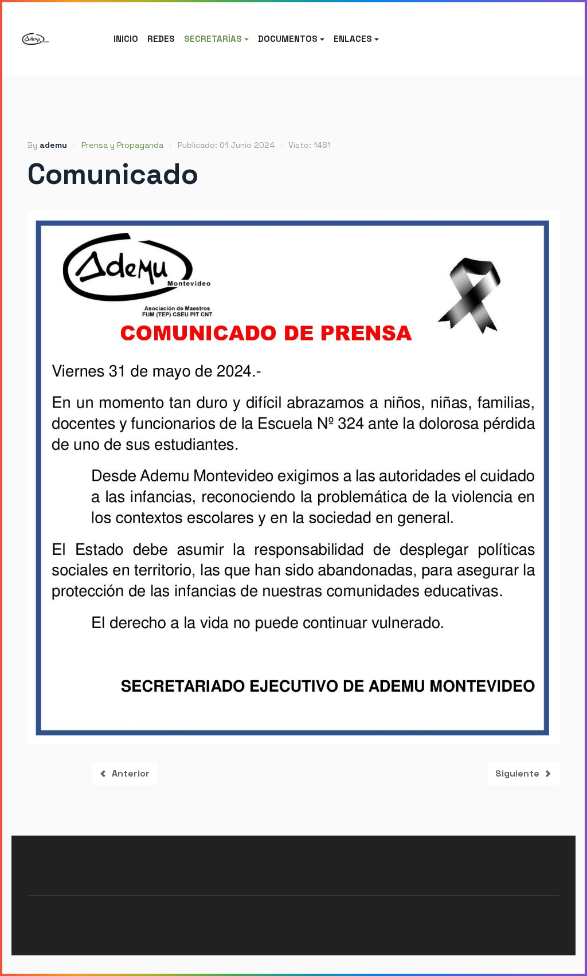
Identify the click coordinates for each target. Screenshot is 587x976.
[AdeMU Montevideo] (35, 39)
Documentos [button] (288, 38)
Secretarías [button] (213, 38)
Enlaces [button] (353, 38)
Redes (161, 38)
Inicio (126, 38)
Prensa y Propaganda (122, 145)
